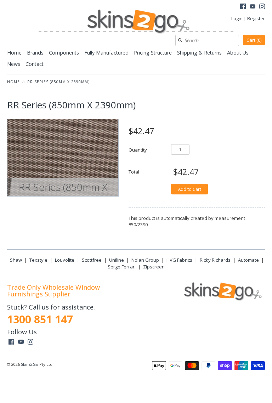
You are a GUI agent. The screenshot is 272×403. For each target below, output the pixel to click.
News (13, 64)
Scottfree (92, 260)
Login (237, 18)
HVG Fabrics (179, 260)
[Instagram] (262, 7)
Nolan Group (145, 260)
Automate (248, 260)
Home (14, 52)
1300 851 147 (40, 319)
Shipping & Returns (199, 52)
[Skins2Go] (136, 22)
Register (256, 18)
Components (64, 52)
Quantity (138, 150)
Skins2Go (29, 364)
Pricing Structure (153, 52)
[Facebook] (243, 7)
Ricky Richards (215, 260)
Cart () (253, 40)
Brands (35, 52)
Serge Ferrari (122, 266)
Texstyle (38, 260)
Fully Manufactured (106, 52)
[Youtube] (252, 7)
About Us (238, 52)
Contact (35, 64)
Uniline (116, 260)
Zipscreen (154, 266)
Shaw (16, 260)
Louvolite (64, 260)
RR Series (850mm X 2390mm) (58, 81)
